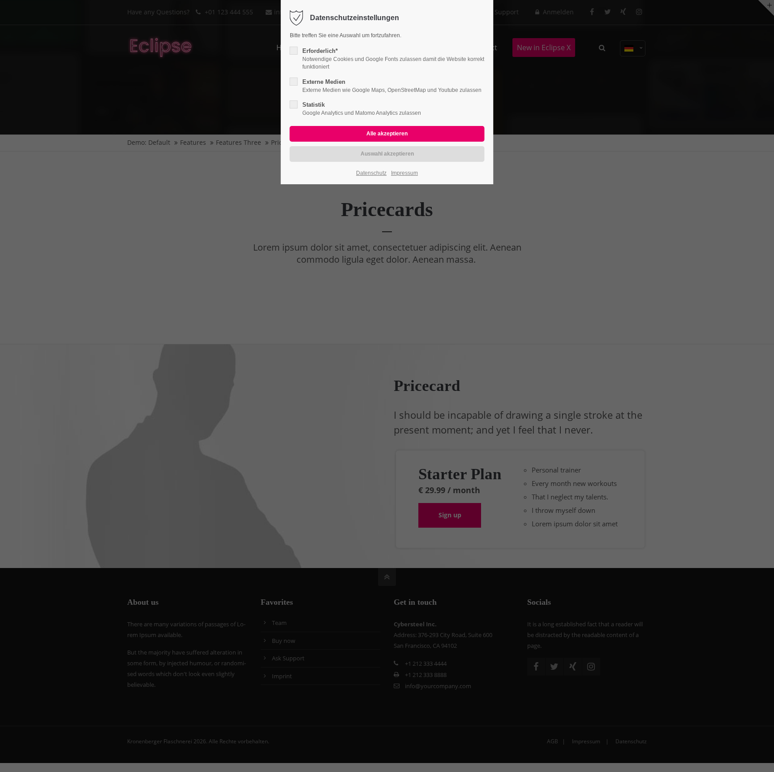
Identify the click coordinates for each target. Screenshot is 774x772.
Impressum (404, 173)
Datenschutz (371, 173)
